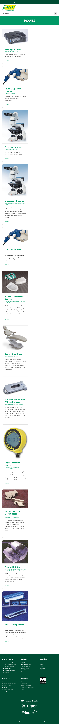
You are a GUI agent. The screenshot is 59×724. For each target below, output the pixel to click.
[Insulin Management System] (15, 282)
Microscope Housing (14, 201)
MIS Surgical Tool (13, 249)
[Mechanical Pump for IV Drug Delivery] (15, 387)
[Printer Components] (15, 606)
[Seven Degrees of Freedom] (15, 75)
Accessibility (42, 721)
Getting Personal (13, 49)
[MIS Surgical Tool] (15, 236)
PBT (10, 517)
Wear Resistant (22, 570)
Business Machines (9, 569)
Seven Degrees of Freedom (13, 90)
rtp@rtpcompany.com (10, 670)
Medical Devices (8, 93)
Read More (7, 60)
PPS (17, 627)
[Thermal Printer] (15, 551)
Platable (6, 302)
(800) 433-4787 (8, 668)
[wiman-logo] (29, 711)
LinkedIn (7, 672)
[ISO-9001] (43, 678)
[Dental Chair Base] (15, 337)
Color (6, 203)
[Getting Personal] (15, 37)
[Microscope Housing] (15, 180)
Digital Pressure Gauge (12, 463)
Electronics (19, 516)
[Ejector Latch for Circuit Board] (15, 499)
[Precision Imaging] (15, 126)
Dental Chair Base (13, 354)
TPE (9, 302)
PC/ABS (16, 51)
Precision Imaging (13, 147)
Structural (21, 252)
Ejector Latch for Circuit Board (13, 512)
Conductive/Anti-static (9, 51)
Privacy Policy (35, 721)
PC (20, 301)
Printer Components (14, 624)
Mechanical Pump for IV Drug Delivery (15, 400)
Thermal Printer (12, 567)
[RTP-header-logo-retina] (9, 5)
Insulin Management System (14, 297)
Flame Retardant (8, 627)
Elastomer (9, 301)
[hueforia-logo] (29, 705)
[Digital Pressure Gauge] (15, 443)
